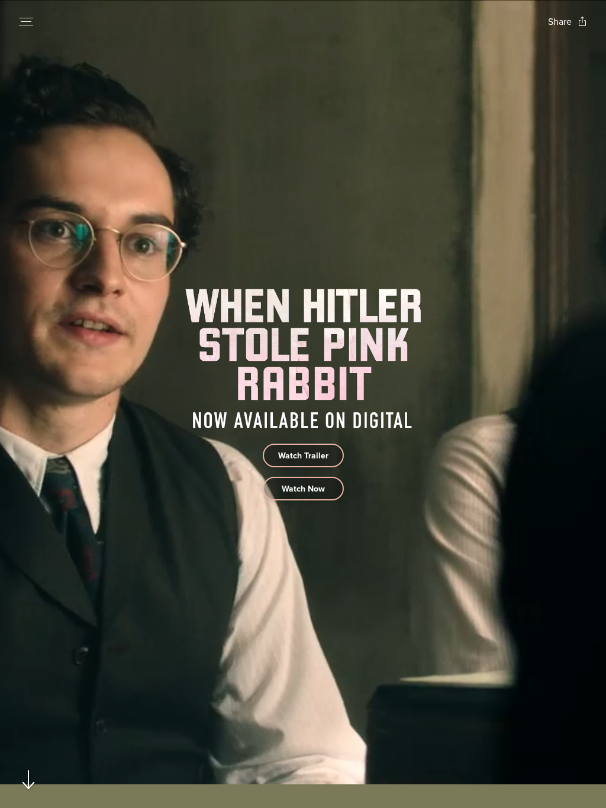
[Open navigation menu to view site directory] (26, 21)
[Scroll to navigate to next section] (28, 779)
